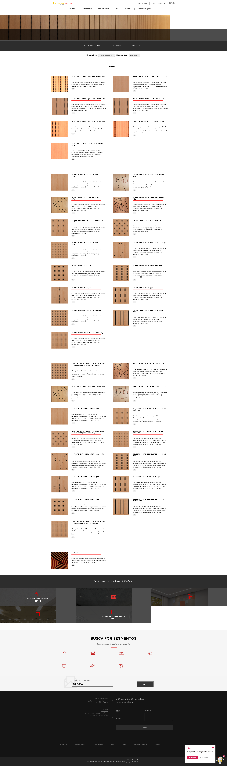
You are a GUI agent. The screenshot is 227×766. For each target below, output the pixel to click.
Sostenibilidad (103, 9)
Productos (71, 9)
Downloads (137, 46)
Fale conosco (159, 749)
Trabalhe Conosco (140, 744)
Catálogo (117, 46)
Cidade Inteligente (144, 9)
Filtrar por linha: (91, 55)
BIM (158, 9)
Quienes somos (86, 9)
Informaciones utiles (92, 46)
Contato (128, 9)
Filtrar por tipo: (121, 55)
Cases (117, 9)
